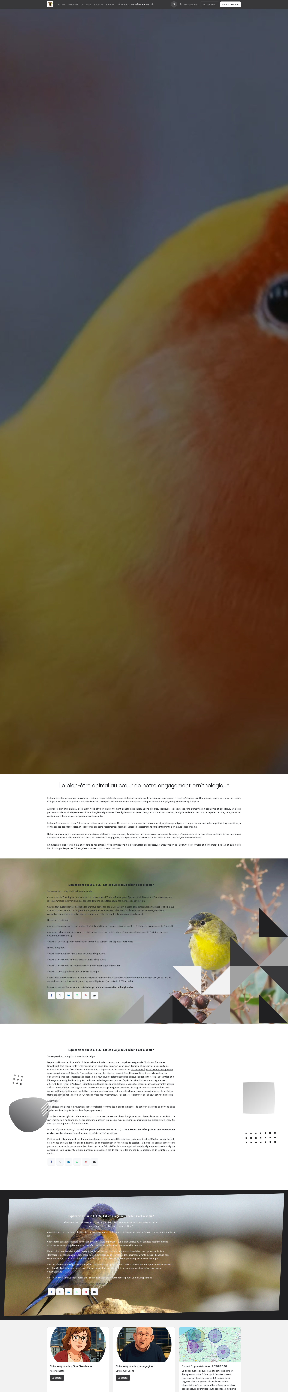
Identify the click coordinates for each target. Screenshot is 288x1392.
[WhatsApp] (77, 995)
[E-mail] (94, 995)
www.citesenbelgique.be (119, 987)
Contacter (57, 1377)
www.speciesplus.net (131, 913)
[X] (60, 995)
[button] (174, 4)
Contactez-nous (230, 4)
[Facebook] (51, 995)
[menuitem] (62, 4)
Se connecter (209, 4)
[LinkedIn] (68, 995)
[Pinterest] (85, 995)
